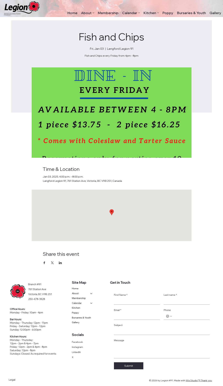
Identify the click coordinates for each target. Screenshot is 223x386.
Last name (170, 294)
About (75, 293)
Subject (118, 325)
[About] (91, 293)
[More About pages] (93, 13)
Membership (79, 298)
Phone (167, 310)
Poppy (75, 312)
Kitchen (76, 307)
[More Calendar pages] (139, 13)
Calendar (77, 303)
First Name (120, 294)
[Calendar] (91, 303)
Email (117, 310)
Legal (12, 379)
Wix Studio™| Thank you (199, 380)
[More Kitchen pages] (158, 13)
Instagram (77, 347)
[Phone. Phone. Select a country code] (169, 316)
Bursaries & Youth (81, 317)
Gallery (76, 322)
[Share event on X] (52, 262)
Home (75, 288)
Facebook (77, 342)
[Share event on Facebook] (44, 262)
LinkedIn (76, 352)
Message (119, 340)
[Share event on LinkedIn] (60, 262)
